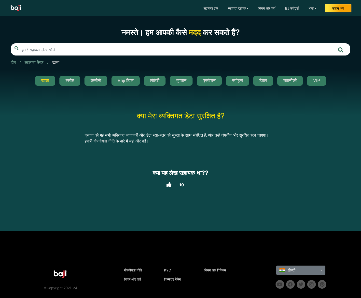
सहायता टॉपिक (237, 8)
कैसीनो (96, 80)
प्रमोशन (209, 80)
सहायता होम (211, 8)
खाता (55, 62)
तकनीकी (290, 80)
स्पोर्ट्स (237, 80)
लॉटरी (154, 80)
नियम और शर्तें (266, 8)
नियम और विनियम (215, 270)
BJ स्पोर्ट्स (292, 8)
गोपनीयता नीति (133, 270)
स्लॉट (70, 80)
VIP (316, 80)
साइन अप (338, 8)
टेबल (263, 80)
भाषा (311, 8)
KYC (167, 270)
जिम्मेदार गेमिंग (172, 279)
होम (13, 62)
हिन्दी (291, 270)
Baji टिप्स (126, 80)
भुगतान (181, 80)
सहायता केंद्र (34, 62)
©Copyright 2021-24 (60, 288)
